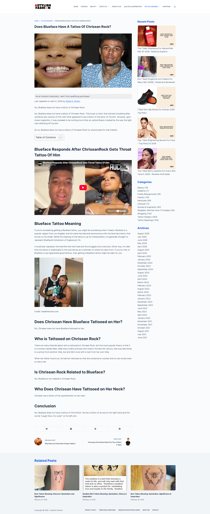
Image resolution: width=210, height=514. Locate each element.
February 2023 (144, 295)
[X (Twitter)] (71, 429)
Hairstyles (116, 6)
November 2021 (144, 324)
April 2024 (142, 279)
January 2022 (143, 318)
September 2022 (145, 305)
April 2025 (142, 253)
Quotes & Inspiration (133, 6)
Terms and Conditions (107, 510)
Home (76, 6)
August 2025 (143, 250)
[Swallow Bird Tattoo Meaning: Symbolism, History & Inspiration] (105, 477)
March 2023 (143, 292)
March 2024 (143, 282)
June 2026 (142, 240)
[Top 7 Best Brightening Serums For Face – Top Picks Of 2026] (156, 128)
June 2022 (142, 308)
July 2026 (142, 237)
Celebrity (141, 191)
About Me (146, 510)
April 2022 (142, 315)
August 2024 (143, 272)
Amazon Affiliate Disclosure (129, 510)
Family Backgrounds (146, 194)
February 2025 (144, 256)
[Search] (175, 6)
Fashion (84, 6)
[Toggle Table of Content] (59, 137)
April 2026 (142, 246)
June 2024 (142, 276)
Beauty (93, 6)
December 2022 (144, 302)
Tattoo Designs (151, 6)
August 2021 (143, 331)
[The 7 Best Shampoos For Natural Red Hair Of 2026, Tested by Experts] (156, 36)
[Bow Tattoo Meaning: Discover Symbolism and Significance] (56, 477)
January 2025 (143, 259)
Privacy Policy (90, 510)
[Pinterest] (95, 429)
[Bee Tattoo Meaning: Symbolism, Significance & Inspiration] (153, 477)
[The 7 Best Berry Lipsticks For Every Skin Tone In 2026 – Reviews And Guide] (156, 158)
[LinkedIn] (120, 429)
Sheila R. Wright (73, 101)
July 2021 (141, 334)
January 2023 (143, 298)
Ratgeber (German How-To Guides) (153, 210)
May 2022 (142, 311)
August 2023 (143, 289)
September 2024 (145, 269)
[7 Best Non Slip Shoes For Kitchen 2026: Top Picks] (156, 97)
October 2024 (144, 266)
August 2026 (143, 233)
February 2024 (144, 285)
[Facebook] (47, 429)
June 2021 (142, 337)
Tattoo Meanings (145, 220)
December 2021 (144, 321)
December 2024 (144, 263)
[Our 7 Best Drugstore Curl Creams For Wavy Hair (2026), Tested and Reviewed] (156, 66)
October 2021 (143, 328)
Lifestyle (103, 6)
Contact (155, 510)
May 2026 (142, 243)
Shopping (166, 6)
